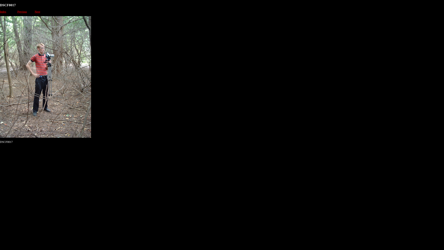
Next (37, 11)
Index (3, 11)
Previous (22, 11)
